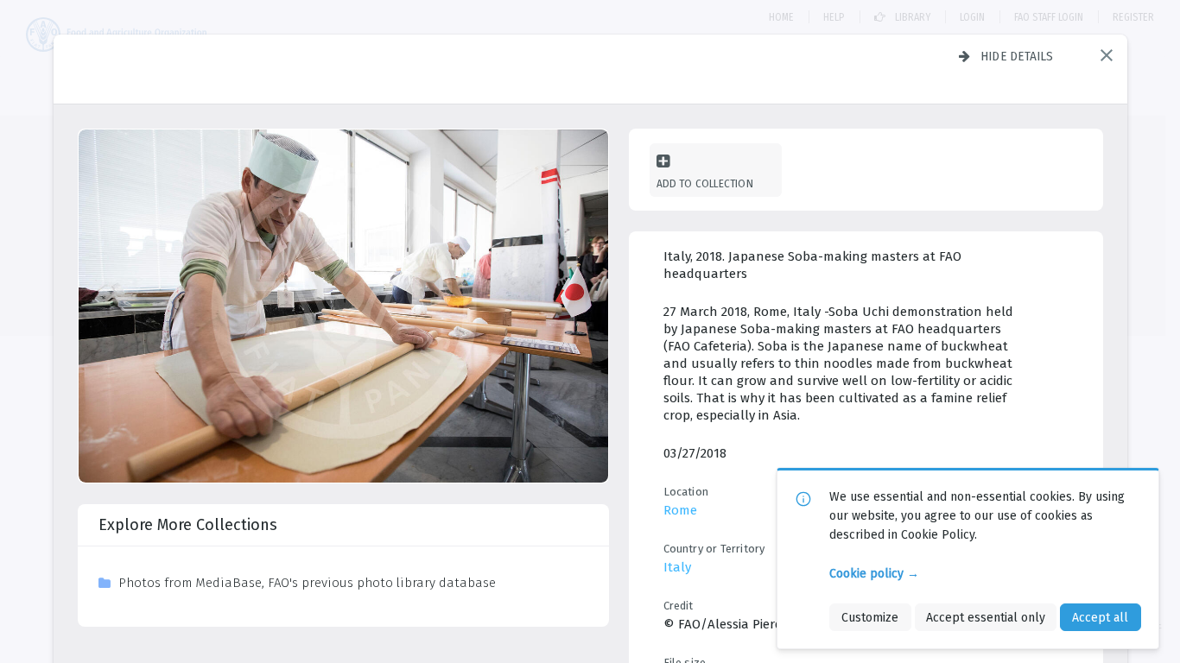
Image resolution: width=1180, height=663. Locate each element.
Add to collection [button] (705, 183)
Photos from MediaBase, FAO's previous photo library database (307, 582)
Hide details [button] (1017, 56)
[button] (1106, 55)
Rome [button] (680, 510)
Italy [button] (677, 567)
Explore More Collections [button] (187, 524)
